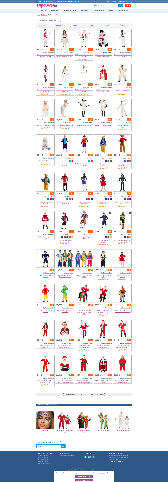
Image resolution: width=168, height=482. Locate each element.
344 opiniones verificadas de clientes (91, 470)
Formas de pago (61, 1)
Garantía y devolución (45, 463)
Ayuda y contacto (73, 1)
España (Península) (122, 1)
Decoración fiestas (70, 10)
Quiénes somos (43, 461)
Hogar (111, 10)
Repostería (54, 10)
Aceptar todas (84, 476)
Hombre (59, 25)
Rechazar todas (84, 480)
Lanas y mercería (98, 10)
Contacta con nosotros (116, 461)
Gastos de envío (48, 1)
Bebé (123, 25)
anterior (70, 394)
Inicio (39, 1)
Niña (107, 25)
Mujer (75, 25)
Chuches (43, 10)
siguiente (97, 394)
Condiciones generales (67, 455)
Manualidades (123, 10)
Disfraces (84, 10)
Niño (91, 25)
